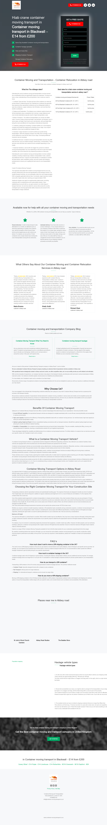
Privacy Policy (50, 788)
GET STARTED (53, 739)
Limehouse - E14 (46, 764)
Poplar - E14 (36, 764)
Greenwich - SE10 (72, 764)
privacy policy (70, 63)
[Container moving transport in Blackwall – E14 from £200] (53, 778)
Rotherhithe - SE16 (59, 764)
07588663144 (76, 5)
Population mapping (17, 661)
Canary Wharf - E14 (24, 764)
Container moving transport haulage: (75, 341)
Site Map (57, 788)
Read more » (32, 356)
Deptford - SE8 (84, 764)
